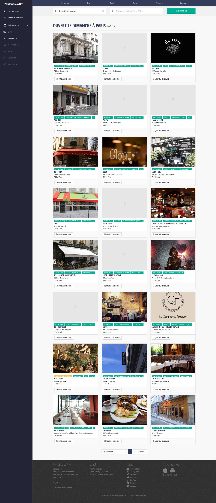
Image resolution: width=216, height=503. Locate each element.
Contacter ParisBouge (62, 487)
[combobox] (82, 11)
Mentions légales (97, 469)
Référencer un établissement (65, 474)
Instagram (134, 471)
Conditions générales (99, 471)
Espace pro (57, 469)
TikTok (133, 480)
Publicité (57, 477)
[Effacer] (103, 11)
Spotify (133, 483)
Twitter (133, 477)
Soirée (112, 3)
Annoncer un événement (63, 471)
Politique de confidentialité (101, 474)
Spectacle (184, 3)
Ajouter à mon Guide (64, 79)
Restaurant (64, 3)
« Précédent (108, 451)
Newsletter (135, 469)
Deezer (133, 486)
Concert (136, 3)
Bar (88, 3)
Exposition (160, 3)
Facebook (134, 474)
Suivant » (142, 451)
